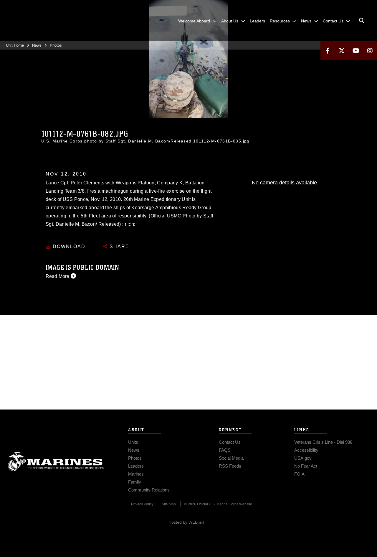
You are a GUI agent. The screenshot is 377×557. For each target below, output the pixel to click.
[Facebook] (327, 50)
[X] (342, 50)
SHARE (118, 246)
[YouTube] (356, 50)
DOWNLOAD (68, 246)
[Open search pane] (362, 20)
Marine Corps (55, 461)
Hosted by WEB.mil (186, 522)
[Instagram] (370, 50)
